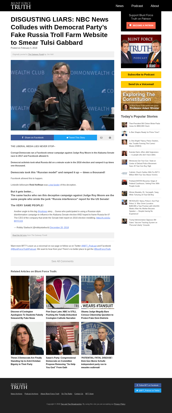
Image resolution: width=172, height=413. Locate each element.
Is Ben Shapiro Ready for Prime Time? (144, 132)
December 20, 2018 (59, 227)
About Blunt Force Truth (50, 394)
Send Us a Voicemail (141, 84)
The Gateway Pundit (36, 54)
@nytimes (42, 211)
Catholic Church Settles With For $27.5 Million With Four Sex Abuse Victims (144, 173)
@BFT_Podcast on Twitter (149, 391)
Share (34, 137)
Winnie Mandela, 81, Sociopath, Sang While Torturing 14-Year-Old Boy (143, 193)
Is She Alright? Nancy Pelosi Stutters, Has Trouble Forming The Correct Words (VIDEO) (144, 143)
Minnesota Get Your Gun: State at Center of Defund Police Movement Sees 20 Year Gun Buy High (142, 163)
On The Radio (66, 394)
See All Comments (62, 261)
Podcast (137, 6)
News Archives (16, 394)
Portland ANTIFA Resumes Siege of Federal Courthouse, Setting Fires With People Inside (144, 183)
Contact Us (78, 394)
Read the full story (19, 235)
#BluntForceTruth (102, 249)
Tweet (77, 137)
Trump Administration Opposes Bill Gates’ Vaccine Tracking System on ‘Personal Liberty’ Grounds (143, 222)
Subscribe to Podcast (141, 74)
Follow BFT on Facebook (148, 385)
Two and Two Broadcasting (71, 404)
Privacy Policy (119, 404)
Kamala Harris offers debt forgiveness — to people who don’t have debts (144, 153)
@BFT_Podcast (89, 246)
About (155, 6)
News (120, 6)
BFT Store (89, 394)
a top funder (54, 185)
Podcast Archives (31, 394)
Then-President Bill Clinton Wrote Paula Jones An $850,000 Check (144, 125)
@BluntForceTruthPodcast (23, 249)
